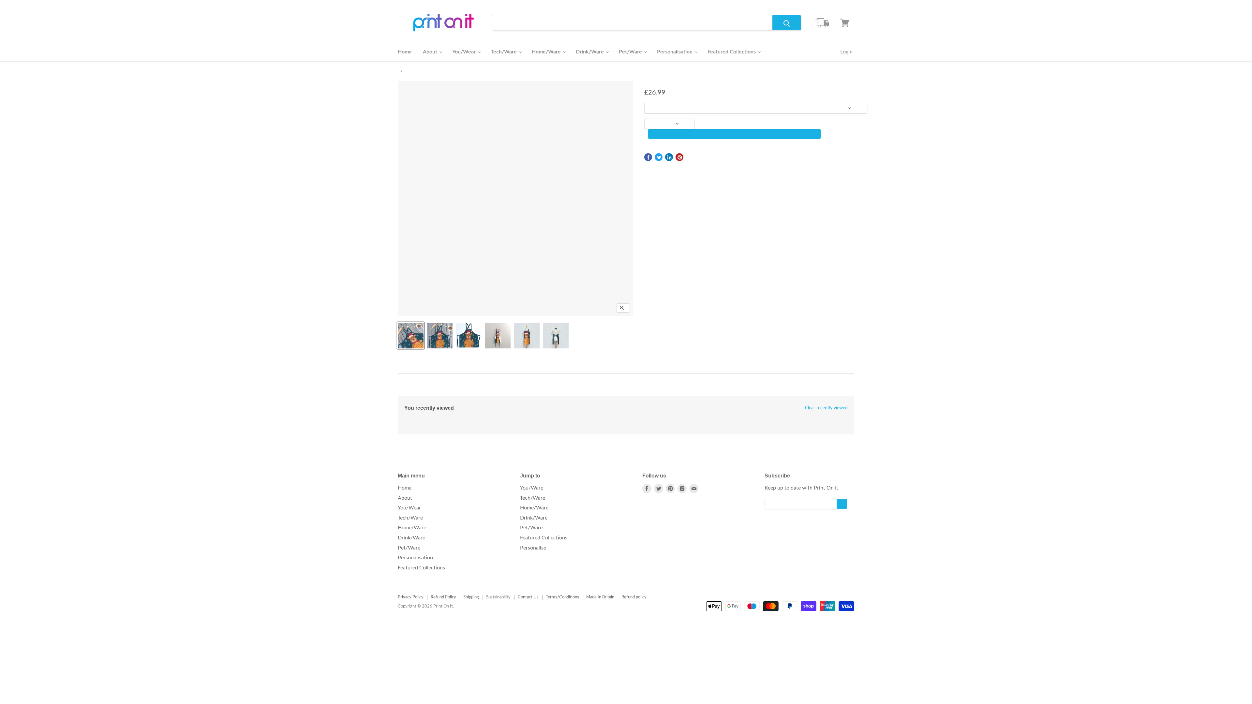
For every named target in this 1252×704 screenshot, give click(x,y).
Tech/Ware (504, 51)
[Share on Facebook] (648, 157)
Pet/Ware (631, 51)
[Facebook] (646, 488)
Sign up (842, 504)
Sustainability (498, 597)
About (431, 51)
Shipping (471, 597)
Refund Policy (443, 597)
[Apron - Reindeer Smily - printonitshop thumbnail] (410, 335)
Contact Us (528, 597)
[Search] (786, 22)
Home (405, 51)
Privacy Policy (411, 597)
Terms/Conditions (562, 597)
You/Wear (464, 51)
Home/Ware (547, 51)
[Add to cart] (734, 134)
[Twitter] (658, 488)
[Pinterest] (670, 488)
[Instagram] (682, 488)
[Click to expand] (623, 308)
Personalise (533, 547)
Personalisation (675, 51)
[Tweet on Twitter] (659, 157)
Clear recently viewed (826, 408)
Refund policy (634, 597)
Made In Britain (600, 597)
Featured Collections (732, 51)
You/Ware (531, 488)
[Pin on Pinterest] (679, 157)
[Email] (693, 488)
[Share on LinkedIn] (669, 157)
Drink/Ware (590, 51)
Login (846, 51)
